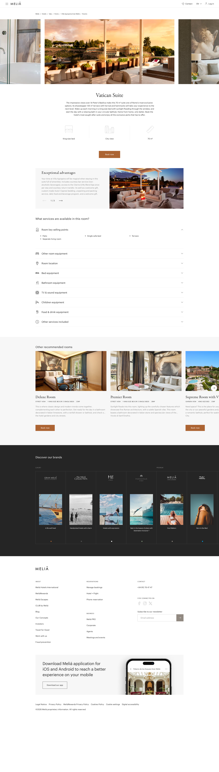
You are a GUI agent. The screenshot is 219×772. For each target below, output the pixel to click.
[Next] (61, 201)
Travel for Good (42, 630)
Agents (90, 631)
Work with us (41, 636)
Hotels (44, 14)
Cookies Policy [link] (97, 704)
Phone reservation (95, 599)
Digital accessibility (130, 704)
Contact (141, 581)
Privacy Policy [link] (55, 704)
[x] (150, 603)
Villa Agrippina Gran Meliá (70, 14)
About (38, 581)
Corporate (91, 625)
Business (90, 613)
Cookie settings (113, 704)
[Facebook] (139, 603)
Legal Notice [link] (41, 704)
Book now (109, 154)
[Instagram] (145, 603)
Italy (50, 14)
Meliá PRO (91, 619)
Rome (56, 14)
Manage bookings (94, 587)
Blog (37, 611)
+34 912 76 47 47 (145, 587)
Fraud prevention (43, 642)
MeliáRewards (41, 593)
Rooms (84, 14)
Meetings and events (96, 637)
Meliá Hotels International (46, 587)
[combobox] (199, 3)
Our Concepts (41, 618)
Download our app (55, 685)
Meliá (37, 14)
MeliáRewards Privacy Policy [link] (76, 704)
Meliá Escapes (41, 599)
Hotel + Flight (92, 593)
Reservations (92, 581)
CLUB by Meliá (41, 605)
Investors (39, 624)
